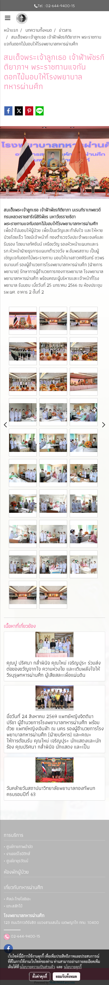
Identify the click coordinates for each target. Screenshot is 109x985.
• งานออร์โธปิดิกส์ (17, 854)
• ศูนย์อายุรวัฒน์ (16, 861)
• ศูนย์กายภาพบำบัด (18, 846)
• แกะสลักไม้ (13, 906)
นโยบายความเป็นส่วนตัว (37, 966)
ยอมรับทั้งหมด (66, 976)
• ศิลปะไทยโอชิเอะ (17, 899)
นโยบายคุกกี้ (73, 966)
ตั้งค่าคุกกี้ (39, 976)
